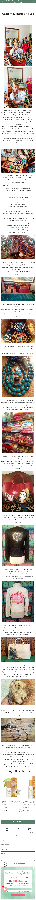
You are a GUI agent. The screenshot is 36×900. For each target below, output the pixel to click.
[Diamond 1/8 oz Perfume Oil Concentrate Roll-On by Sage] (12, 787)
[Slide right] (33, 1)
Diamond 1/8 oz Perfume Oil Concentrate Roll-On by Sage (11, 802)
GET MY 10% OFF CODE (17, 895)
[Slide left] (2, 1)
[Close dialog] (33, 868)
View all (18, 821)
